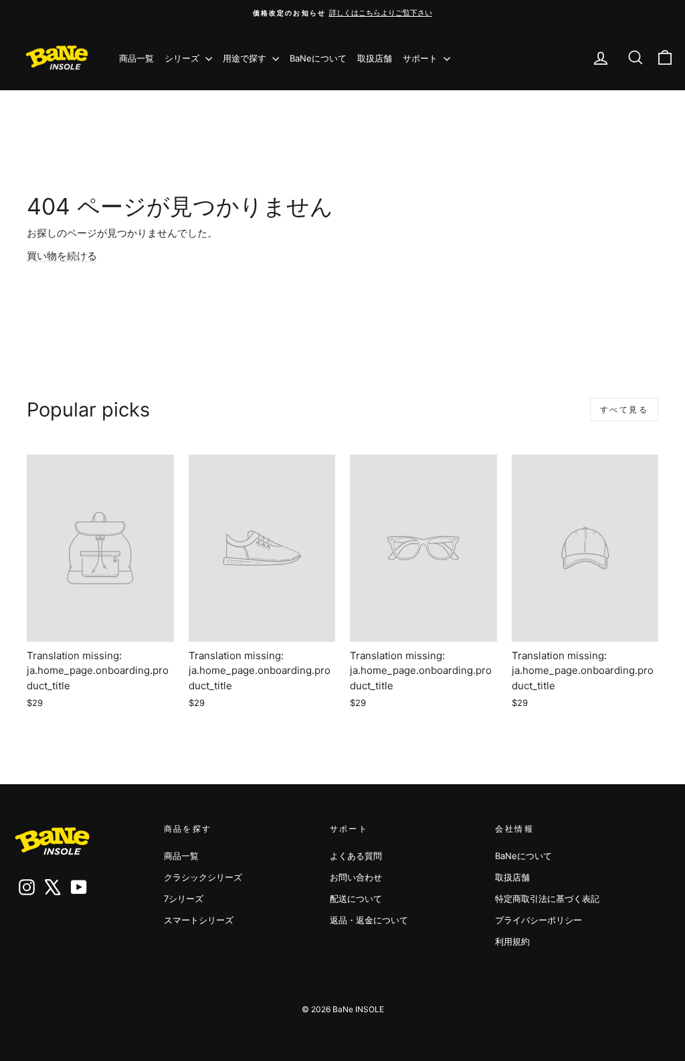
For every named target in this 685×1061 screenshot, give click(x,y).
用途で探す (246, 58)
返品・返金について (369, 920)
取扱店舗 (374, 58)
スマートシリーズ (198, 920)
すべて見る (624, 409)
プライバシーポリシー (538, 920)
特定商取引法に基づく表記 (547, 898)
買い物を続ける (62, 255)
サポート (421, 58)
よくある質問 (356, 855)
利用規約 (512, 941)
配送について (356, 898)
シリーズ (183, 58)
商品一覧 (136, 58)
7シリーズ (183, 898)
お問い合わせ (356, 877)
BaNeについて (318, 58)
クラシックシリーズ (203, 877)
